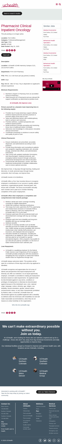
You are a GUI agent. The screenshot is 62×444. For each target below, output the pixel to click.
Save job (6, 55)
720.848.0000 (4, 408)
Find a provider (27, 413)
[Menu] (57, 4)
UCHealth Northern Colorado (23, 361)
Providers (38, 413)
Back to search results (12, 13)
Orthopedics (52, 421)
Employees (39, 416)
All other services (53, 433)
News (37, 408)
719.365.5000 (4, 418)
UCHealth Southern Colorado (43, 361)
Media (37, 418)
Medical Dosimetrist (49, 30)
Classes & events (40, 406)
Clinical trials (26, 411)
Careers (25, 408)
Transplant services (54, 426)
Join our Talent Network (46, 392)
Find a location (27, 418)
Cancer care (52, 408)
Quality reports (27, 424)
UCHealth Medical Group (43, 373)
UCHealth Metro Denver (23, 373)
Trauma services (53, 428)
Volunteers (39, 421)
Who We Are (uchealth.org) (20, 305)
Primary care (52, 423)
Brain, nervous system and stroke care (54, 416)
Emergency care (53, 430)
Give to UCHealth (27, 415)
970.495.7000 (4, 413)
